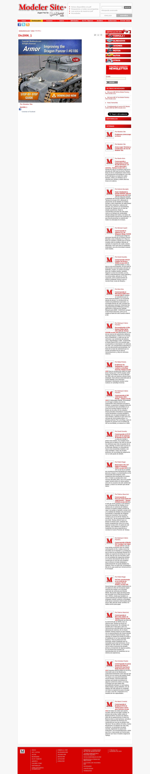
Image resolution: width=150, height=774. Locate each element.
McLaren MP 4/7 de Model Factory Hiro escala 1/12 (117, 98)
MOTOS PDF (61, 756)
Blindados (35, 756)
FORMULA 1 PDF (63, 750)
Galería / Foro (37, 763)
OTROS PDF (61, 761)
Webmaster (88, 770)
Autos (34, 754)
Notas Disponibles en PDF (92, 757)
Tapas (32, 30)
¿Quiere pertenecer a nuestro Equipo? (91, 754)
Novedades (88, 766)
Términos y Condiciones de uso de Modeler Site (92, 750)
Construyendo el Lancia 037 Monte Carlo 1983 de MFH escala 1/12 (117, 107)
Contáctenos (88, 768)
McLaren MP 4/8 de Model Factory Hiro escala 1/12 (117, 92)
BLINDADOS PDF (63, 752)
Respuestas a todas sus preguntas (92, 760)
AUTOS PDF (61, 759)
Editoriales (36, 765)
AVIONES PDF (62, 754)
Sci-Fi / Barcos (36, 759)
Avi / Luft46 (36, 752)
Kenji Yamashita (112, 102)
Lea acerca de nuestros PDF (92, 763)
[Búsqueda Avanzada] (109, 11)
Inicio (34, 750)
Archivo (35, 761)
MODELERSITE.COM (24, 30)
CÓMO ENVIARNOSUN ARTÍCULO (37, 768)
